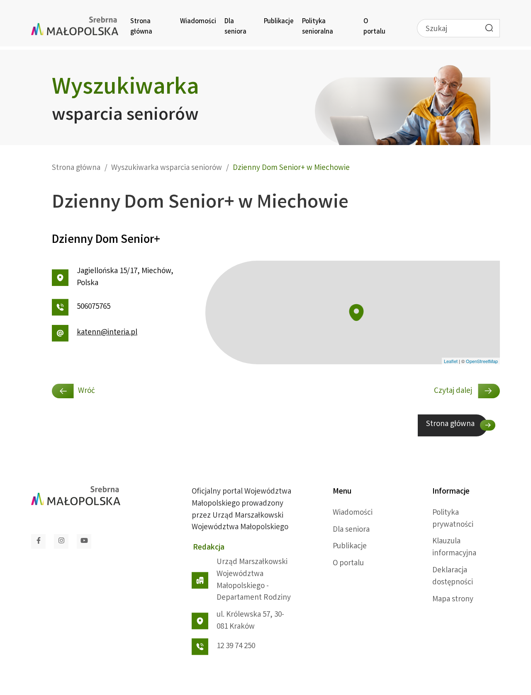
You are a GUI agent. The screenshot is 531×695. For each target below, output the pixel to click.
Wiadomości (198, 22)
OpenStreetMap (482, 361)
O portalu (374, 27)
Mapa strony (452, 599)
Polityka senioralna (317, 27)
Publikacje (279, 22)
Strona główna (141, 27)
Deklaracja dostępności (452, 576)
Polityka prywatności (452, 519)
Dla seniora (235, 27)
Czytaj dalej (454, 391)
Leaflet (451, 361)
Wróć (86, 391)
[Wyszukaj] (489, 27)
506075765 (93, 307)
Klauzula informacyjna (454, 547)
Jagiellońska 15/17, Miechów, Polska (125, 277)
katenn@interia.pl (107, 333)
